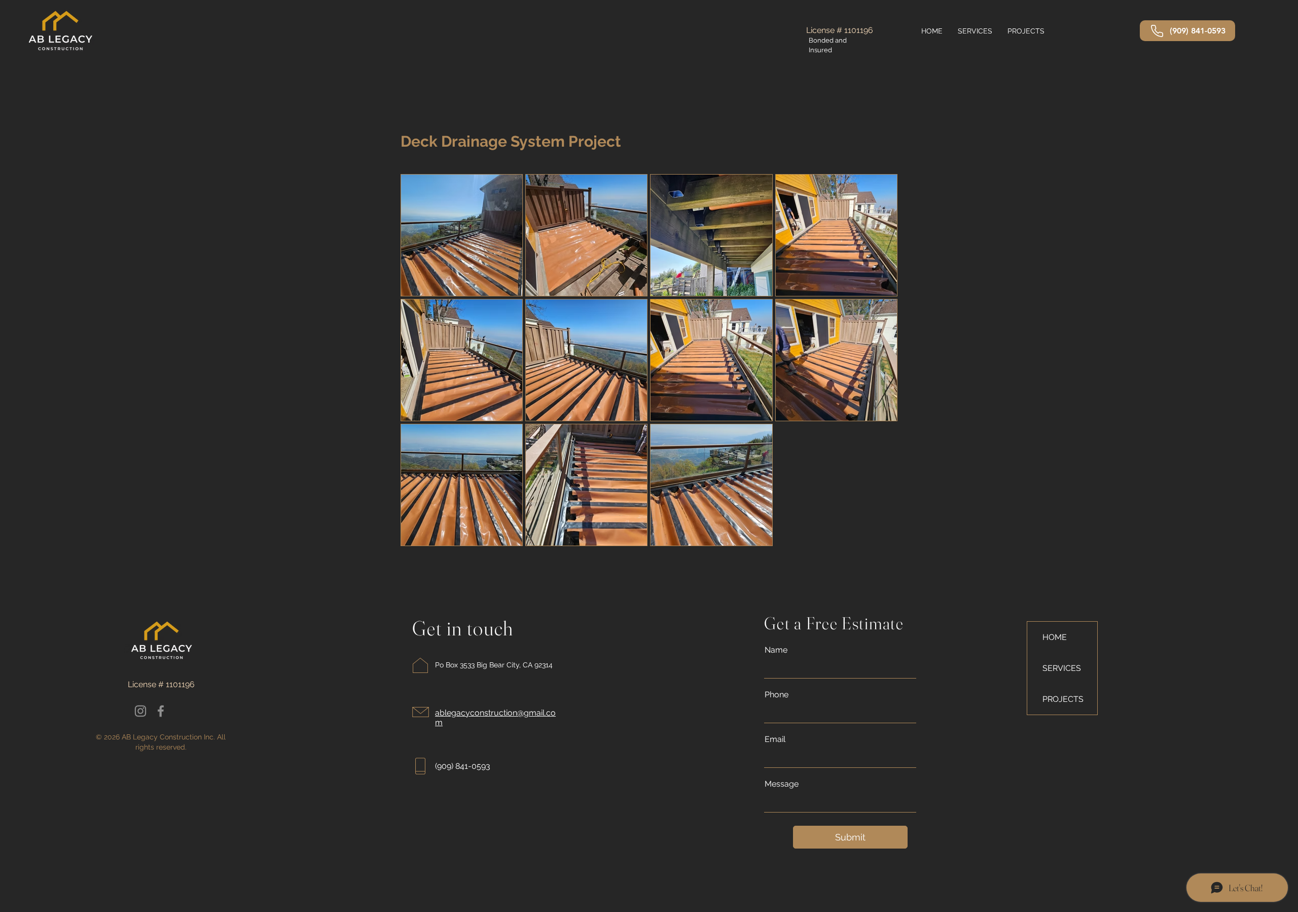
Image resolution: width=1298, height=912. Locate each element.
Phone (776, 695)
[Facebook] (160, 711)
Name (776, 650)
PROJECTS (1063, 699)
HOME (1054, 637)
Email (775, 739)
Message (782, 784)
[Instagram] (140, 711)
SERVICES (1061, 668)
